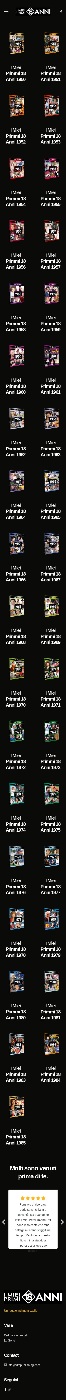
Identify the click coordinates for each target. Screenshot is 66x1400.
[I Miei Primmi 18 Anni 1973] (50, 731)
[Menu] (6, 11)
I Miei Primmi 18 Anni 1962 (16, 448)
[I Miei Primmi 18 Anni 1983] (15, 1044)
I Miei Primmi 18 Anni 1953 (50, 136)
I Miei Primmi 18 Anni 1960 (16, 386)
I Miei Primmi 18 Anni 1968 (16, 636)
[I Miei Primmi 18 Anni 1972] (15, 731)
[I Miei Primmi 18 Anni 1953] (50, 106)
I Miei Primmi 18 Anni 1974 (16, 824)
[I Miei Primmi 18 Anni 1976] (15, 856)
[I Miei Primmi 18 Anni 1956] (15, 231)
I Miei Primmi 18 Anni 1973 (50, 761)
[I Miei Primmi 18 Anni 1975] (50, 794)
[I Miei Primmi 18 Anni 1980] (15, 981)
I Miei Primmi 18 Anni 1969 (50, 636)
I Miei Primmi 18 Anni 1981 (50, 1011)
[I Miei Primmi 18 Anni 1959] (50, 293)
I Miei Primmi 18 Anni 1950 (16, 73)
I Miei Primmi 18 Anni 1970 (16, 699)
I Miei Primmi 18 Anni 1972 (16, 761)
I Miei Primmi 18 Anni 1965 (50, 511)
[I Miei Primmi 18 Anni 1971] (50, 669)
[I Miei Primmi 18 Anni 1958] (15, 293)
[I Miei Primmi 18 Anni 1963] (50, 419)
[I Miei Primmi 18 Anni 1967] (50, 544)
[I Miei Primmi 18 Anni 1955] (50, 168)
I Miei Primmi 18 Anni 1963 (50, 448)
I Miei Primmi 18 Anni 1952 (16, 136)
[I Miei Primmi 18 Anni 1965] (50, 481)
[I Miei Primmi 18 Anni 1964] (15, 481)
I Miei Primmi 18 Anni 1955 (50, 198)
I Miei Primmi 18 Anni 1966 (16, 574)
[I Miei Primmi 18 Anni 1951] (50, 43)
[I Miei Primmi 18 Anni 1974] (15, 794)
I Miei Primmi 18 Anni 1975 (50, 824)
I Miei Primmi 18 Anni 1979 (50, 949)
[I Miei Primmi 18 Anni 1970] (15, 669)
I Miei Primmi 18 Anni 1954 (16, 198)
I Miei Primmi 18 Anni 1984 (50, 1074)
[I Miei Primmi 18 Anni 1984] (50, 1044)
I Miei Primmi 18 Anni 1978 (16, 949)
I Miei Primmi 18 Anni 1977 (50, 886)
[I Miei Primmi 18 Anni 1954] (15, 168)
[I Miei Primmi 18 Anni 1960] (15, 356)
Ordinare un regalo (16, 1335)
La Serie (9, 1340)
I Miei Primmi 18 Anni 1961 (50, 386)
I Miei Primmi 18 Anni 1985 (16, 1137)
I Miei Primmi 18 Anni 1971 (50, 699)
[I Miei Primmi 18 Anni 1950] (15, 43)
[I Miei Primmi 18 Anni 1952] (15, 106)
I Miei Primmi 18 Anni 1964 (16, 511)
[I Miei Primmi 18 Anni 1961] (50, 356)
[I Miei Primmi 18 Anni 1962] (15, 419)
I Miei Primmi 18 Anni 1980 (16, 1011)
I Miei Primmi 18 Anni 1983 (16, 1074)
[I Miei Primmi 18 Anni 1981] (50, 981)
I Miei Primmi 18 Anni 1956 (16, 261)
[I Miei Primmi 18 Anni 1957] (50, 231)
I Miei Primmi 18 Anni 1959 (50, 323)
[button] (62, 1222)
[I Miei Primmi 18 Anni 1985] (15, 1107)
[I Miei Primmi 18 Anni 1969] (50, 606)
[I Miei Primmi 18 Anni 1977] (50, 856)
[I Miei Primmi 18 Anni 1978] (15, 919)
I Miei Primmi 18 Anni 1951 (50, 73)
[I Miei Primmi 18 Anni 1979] (50, 919)
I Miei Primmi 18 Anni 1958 (16, 323)
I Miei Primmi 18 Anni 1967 (50, 574)
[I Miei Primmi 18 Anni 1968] (15, 606)
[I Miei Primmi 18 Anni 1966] (15, 544)
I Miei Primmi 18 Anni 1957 (50, 261)
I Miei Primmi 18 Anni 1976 (16, 886)
